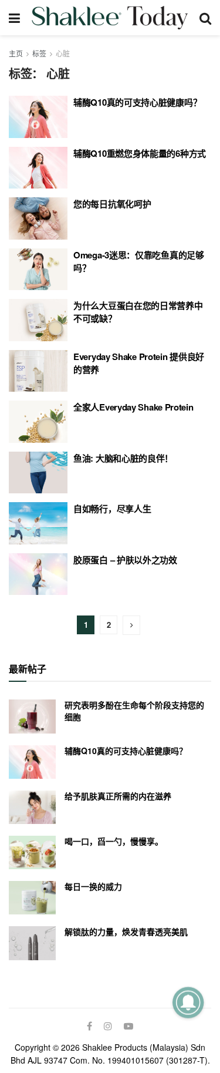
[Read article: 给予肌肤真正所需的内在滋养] (32, 807)
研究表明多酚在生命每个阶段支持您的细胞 (134, 710)
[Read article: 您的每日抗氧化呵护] (38, 218)
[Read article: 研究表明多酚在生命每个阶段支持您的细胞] (32, 716)
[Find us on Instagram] (108, 1026)
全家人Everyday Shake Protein (133, 407)
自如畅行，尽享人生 (112, 508)
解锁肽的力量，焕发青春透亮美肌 (126, 931)
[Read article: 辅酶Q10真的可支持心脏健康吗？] (38, 117)
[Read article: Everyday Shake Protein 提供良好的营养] (38, 371)
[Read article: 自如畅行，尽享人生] (38, 523)
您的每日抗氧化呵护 (112, 203)
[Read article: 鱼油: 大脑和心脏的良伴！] (38, 473)
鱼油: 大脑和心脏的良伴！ (123, 458)
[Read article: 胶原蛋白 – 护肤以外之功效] (38, 574)
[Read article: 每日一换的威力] (32, 897)
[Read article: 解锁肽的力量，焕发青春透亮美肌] (32, 943)
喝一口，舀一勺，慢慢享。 (114, 841)
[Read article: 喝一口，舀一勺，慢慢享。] (32, 852)
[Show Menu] (14, 17)
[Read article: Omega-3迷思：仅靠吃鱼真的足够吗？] (38, 269)
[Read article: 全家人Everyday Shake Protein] (38, 422)
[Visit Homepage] (110, 17)
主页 (16, 53)
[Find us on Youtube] (128, 1026)
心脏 (63, 53)
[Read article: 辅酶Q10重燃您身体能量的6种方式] (38, 168)
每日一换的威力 (93, 886)
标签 (39, 53)
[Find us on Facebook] (89, 1026)
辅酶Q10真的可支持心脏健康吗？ (137, 102)
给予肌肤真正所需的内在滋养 (118, 796)
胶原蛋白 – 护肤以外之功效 (125, 559)
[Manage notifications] (188, 1002)
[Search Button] (205, 17)
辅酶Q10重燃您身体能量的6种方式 (139, 153)
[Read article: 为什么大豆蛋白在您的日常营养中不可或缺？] (38, 320)
